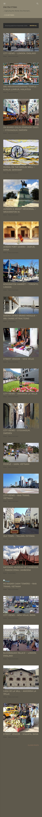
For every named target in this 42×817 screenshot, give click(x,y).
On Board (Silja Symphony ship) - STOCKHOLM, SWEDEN (21, 128)
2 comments (12, 321)
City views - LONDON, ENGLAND (19, 53)
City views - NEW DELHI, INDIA (19, 615)
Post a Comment (13, 56)
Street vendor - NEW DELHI (18, 359)
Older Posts (33, 745)
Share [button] (5, 56)
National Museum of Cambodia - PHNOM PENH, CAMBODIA (20, 568)
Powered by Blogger (23, 804)
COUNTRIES (9, 15)
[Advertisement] (21, 772)
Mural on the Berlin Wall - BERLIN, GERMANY (19, 168)
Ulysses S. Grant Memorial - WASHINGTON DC (19, 210)
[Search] (37, 3)
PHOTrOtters (10, 7)
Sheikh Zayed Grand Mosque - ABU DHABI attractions (20, 317)
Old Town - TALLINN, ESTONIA (19, 536)
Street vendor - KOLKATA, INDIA (20, 734)
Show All (33, 25)
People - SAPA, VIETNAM (16, 464)
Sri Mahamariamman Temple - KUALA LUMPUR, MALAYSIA (20, 88)
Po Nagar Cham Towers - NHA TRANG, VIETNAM (20, 585)
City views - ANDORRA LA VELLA (20, 393)
